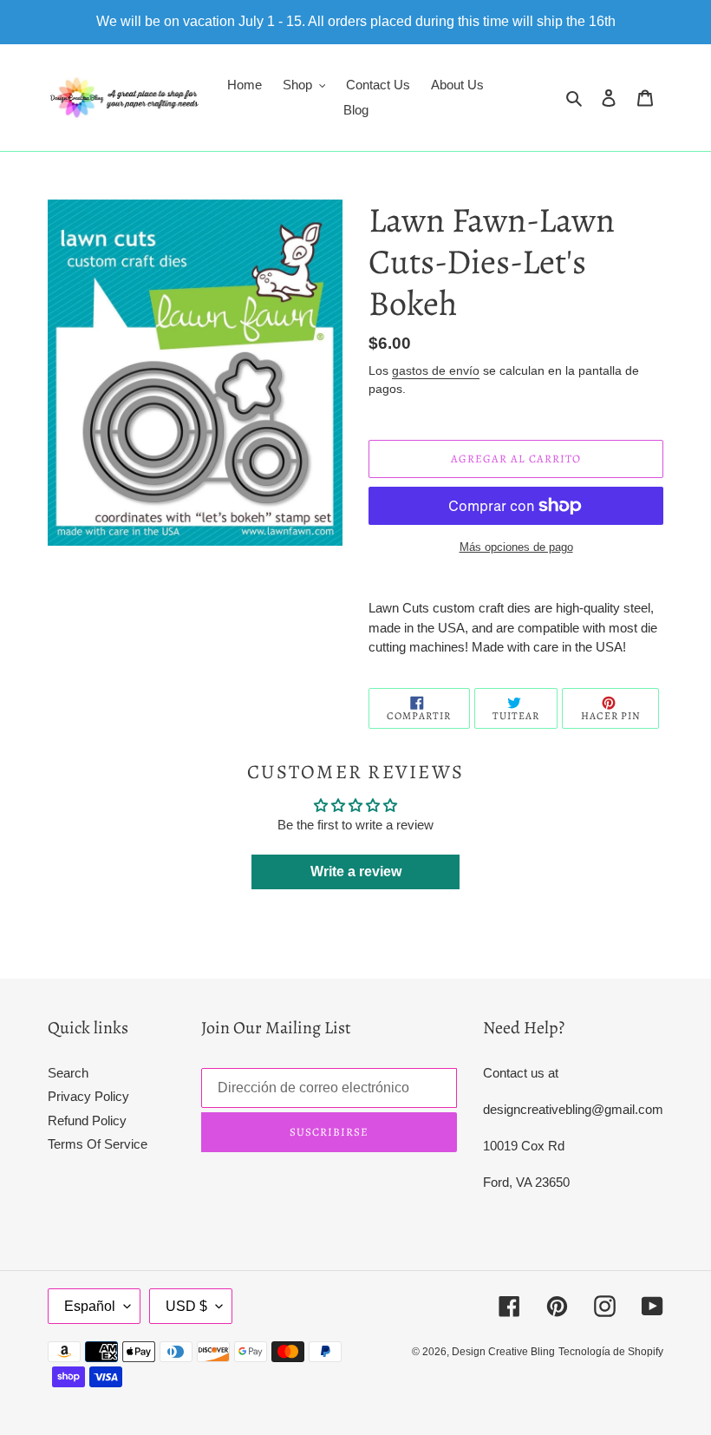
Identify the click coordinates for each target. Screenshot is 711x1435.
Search (68, 1072)
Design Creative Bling (503, 1352)
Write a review (355, 871)
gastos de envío (435, 370)
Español (89, 1306)
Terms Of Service (97, 1144)
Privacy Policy (88, 1096)
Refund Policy (87, 1120)
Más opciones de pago (516, 547)
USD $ (186, 1306)
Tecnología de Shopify (610, 1352)
